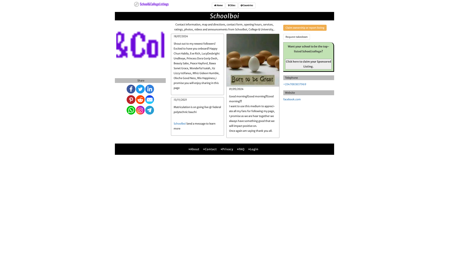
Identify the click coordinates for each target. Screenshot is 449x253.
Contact (211, 149)
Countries (248, 5)
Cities (232, 5)
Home (219, 5)
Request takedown (297, 36)
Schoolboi (180, 123)
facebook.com (292, 99)
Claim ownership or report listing (305, 27)
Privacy (227, 149)
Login (254, 149)
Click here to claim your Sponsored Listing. (308, 64)
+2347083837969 (294, 84)
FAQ (241, 149)
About (194, 149)
